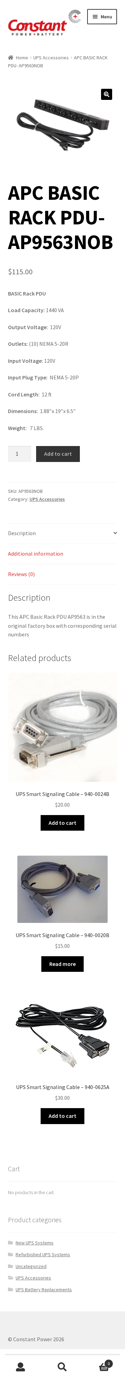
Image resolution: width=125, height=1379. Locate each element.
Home (22, 57)
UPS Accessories (51, 57)
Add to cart (58, 453)
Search (62, 1367)
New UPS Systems (34, 1243)
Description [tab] (22, 533)
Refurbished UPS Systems (43, 1254)
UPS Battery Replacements (44, 1289)
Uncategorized (31, 1266)
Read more (62, 963)
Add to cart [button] (62, 822)
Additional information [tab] (35, 553)
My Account (21, 1367)
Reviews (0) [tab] (21, 574)
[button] (106, 94)
